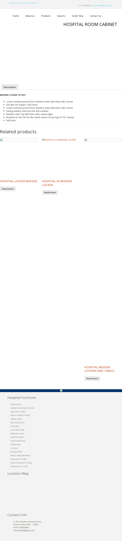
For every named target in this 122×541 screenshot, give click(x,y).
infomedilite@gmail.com (102, 5)
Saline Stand (16, 419)
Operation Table (18, 411)
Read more (8, 188)
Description (10, 87)
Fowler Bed (16, 444)
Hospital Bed (16, 451)
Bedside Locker (17, 433)
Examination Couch (19, 466)
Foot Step (15, 426)
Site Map (24, 3)
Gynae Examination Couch (22, 408)
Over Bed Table (18, 429)
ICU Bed (14, 448)
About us (30, 15)
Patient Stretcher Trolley (21, 462)
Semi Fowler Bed (18, 440)
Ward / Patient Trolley (20, 415)
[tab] (9, 87)
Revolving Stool (17, 422)
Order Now (14, 3)
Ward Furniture (17, 437)
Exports (61, 15)
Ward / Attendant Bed (20, 455)
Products (46, 15)
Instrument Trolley (19, 459)
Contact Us (33, 3)
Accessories (16, 404)
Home (16, 15)
